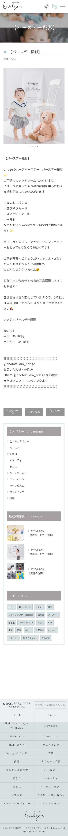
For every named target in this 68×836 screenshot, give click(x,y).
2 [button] (32, 146)
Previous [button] (6, 107)
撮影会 (41, 614)
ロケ (50, 622)
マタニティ (16, 460)
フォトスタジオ (26, 622)
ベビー (28, 630)
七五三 (13, 466)
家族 (19, 630)
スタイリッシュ (30, 637)
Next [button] (61, 107)
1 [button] (30, 146)
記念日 (13, 454)
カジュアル (13, 637)
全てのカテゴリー (19, 441)
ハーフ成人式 (17, 485)
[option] (34, 106)
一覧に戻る (34, 412)
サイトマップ (51, 803)
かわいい (46, 637)
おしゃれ (52, 630)
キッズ (41, 622)
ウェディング (17, 492)
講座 (12, 498)
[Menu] (63, 6)
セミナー (39, 606)
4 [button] (37, 146)
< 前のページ (12, 412)
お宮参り (40, 630)
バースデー (16, 447)
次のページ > (55, 412)
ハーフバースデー (19, 473)
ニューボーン (17, 479)
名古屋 (11, 622)
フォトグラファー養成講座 (20, 614)
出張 (10, 630)
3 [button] (35, 146)
